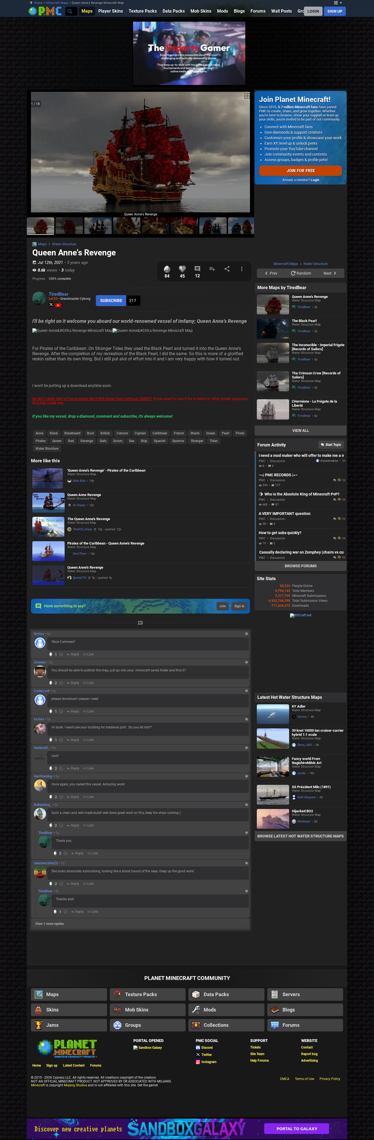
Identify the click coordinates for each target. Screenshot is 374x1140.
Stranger (197, 441)
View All (300, 430)
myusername (329, 461)
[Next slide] (243, 154)
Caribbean (160, 433)
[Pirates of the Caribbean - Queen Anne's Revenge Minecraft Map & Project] (48, 551)
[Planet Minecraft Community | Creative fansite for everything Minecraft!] (67, 1048)
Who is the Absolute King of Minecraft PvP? (302, 494)
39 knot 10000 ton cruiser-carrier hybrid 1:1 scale (318, 732)
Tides (214, 441)
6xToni (39, 719)
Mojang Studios (75, 1085)
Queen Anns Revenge (84, 495)
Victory (302, 717)
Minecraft (38, 1085)
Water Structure (64, 244)
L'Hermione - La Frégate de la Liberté (314, 403)
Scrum (117, 441)
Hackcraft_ (41, 748)
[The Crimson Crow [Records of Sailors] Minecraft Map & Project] (273, 383)
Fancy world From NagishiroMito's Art (306, 761)
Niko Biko (79, 481)
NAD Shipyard (306, 797)
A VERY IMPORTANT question (284, 513)
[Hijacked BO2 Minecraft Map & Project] (273, 819)
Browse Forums (301, 566)
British (105, 433)
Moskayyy (303, 821)
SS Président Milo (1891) (311, 787)
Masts (195, 433)
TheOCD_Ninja (82, 529)
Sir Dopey (79, 505)
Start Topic (333, 445)
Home (38, 3)
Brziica (39, 634)
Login (315, 180)
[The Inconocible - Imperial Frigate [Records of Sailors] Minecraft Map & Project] (273, 355)
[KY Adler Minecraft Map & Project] (273, 714)
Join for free (301, 170)
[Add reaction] (61, 654)
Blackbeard (72, 433)
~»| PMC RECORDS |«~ (278, 475)
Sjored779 (79, 578)
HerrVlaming (43, 776)
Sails (103, 441)
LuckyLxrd (41, 691)
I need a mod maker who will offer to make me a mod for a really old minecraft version (301, 455)
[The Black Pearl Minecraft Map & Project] (273, 329)
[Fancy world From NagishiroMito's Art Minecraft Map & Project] (273, 769)
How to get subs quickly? (280, 533)
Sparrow (178, 441)
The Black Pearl (304, 321)
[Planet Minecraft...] (69, 11)
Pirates (41, 441)
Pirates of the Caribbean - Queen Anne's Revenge (105, 543)
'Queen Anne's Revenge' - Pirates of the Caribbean (106, 470)
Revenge (86, 441)
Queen (57, 441)
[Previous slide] (38, 154)
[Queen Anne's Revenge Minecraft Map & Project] (48, 575)
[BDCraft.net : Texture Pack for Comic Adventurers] (300, 615)
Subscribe (111, 300)
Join (222, 606)
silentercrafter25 (46, 863)
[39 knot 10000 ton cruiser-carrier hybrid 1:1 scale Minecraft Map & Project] (273, 740)
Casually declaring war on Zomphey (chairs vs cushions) (301, 552)
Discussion (277, 461)
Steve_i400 (304, 745)
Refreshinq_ (42, 805)
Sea (131, 441)
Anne (39, 433)
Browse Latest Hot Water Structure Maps (300, 836)
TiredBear (58, 294)
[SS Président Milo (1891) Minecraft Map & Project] (273, 795)
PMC (262, 461)
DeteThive (79, 553)
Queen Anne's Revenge (85, 567)
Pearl (225, 433)
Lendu (301, 773)
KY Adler (299, 706)
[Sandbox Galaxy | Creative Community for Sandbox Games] (187, 1129)
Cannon (122, 433)
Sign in (239, 606)
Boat (90, 433)
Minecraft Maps (57, 3)
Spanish (160, 441)
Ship (144, 441)
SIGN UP (334, 11)
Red (71, 441)
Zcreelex (40, 662)
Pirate (240, 433)
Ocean (210, 433)
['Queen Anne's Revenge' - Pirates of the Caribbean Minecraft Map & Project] (48, 478)
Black (54, 433)
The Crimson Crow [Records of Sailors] (316, 375)
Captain (140, 433)
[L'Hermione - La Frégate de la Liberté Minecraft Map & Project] (273, 411)
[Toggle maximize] (247, 96)
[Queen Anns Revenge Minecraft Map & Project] (48, 503)
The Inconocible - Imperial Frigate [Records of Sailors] (318, 347)
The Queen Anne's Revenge (88, 519)
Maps (42, 244)
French (179, 433)
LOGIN (313, 11)
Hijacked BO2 (302, 811)
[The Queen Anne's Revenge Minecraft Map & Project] (48, 527)
